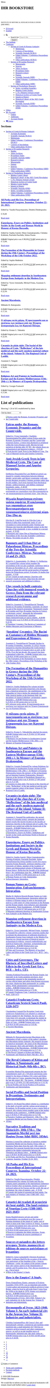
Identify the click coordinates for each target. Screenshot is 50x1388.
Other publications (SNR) (20, 195)
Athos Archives (21, 68)
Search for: (15, 37)
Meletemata (20, 49)
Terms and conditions (14, 1368)
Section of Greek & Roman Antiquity (25, 47)
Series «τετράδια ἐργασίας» (26, 88)
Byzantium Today (22, 71)
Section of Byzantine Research (22, 62)
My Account (10, 112)
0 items (10, 121)
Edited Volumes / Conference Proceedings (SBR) (29, 169)
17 (7, 1355)
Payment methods (12, 1370)
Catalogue (10, 44)
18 (7, 1357)
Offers (8, 110)
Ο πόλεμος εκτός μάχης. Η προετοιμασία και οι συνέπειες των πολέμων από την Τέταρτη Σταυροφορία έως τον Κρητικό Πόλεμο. (24, 323)
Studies (13, 151)
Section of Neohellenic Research (23, 86)
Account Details (17, 119)
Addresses (15, 117)
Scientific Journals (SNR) (25, 104)
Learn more (31, 1385)
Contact (9, 1372)
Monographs (20, 64)
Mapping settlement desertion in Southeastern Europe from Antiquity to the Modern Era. (23, 276)
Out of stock (14, 1270)
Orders (13, 115)
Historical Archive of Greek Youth (29, 95)
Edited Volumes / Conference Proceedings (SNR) (30, 193)
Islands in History (22, 97)
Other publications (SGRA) (26, 60)
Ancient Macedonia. (11, 300)
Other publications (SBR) (25, 84)
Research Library (22, 73)
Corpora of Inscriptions (24, 51)
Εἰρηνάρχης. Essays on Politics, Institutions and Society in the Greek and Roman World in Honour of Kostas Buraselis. (24, 225)
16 (7, 1353)
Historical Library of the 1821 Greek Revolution (29, 177)
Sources (19, 66)
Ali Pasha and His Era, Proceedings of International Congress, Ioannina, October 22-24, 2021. (24, 202)
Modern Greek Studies (24, 90)
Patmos (18, 75)
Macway (10, 1379)
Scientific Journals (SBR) (25, 77)
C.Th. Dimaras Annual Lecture (27, 93)
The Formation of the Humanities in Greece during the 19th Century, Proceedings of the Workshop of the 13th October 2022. (23, 253)
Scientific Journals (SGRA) (26, 53)
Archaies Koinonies (18, 134)
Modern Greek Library (19, 175)
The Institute (10, 42)
